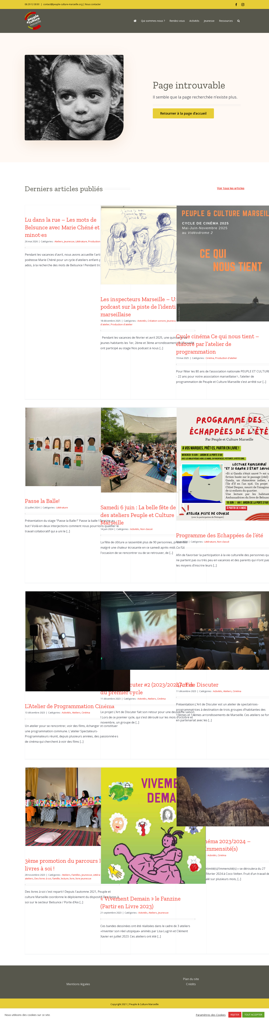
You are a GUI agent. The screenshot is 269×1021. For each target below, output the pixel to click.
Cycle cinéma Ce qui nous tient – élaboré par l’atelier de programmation (217, 344)
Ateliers (59, 241)
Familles (76, 874)
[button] (238, 21)
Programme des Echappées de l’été (219, 535)
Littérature (81, 241)
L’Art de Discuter (197, 684)
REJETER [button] (235, 1014)
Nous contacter (93, 4)
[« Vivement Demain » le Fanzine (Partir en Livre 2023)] (153, 841)
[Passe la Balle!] (77, 447)
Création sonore (157, 320)
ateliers (29, 878)
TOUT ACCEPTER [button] (253, 1014)
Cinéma (210, 358)
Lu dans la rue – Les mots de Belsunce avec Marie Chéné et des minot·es (67, 227)
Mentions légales (78, 984)
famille (56, 878)
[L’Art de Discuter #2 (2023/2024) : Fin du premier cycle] (153, 630)
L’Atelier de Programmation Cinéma (69, 706)
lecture (65, 878)
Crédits (191, 984)
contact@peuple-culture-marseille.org (63, 4)
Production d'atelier (121, 324)
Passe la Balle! (42, 500)
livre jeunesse (83, 878)
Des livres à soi (42, 878)
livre (72, 878)
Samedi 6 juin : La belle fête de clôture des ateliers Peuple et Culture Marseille (147, 515)
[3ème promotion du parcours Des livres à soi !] (77, 807)
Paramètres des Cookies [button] (211, 1014)
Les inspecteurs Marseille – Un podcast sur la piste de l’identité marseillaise (140, 307)
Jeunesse (69, 241)
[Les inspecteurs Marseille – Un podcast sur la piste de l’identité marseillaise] (153, 245)
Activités (142, 320)
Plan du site (191, 979)
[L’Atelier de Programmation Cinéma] (77, 642)
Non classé (146, 529)
